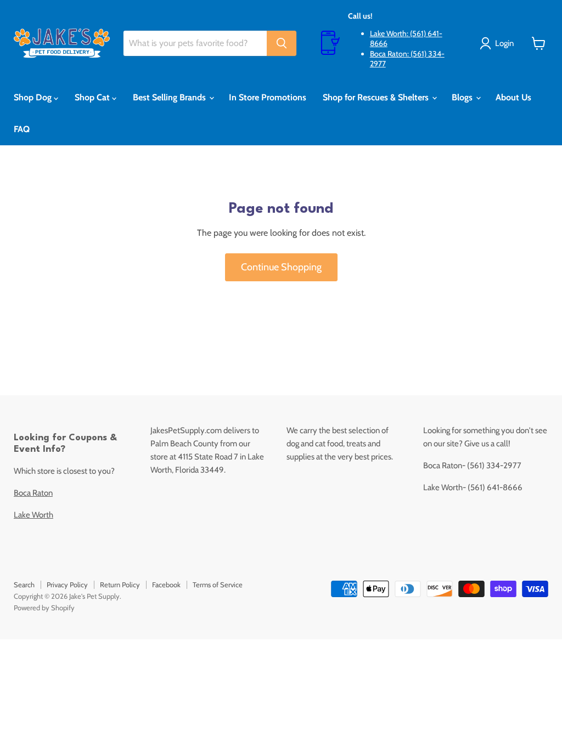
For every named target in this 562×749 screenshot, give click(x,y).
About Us (513, 97)
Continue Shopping (281, 267)
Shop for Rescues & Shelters (377, 97)
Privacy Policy (67, 584)
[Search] (281, 43)
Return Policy (120, 584)
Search (24, 584)
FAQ (22, 129)
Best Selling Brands (170, 97)
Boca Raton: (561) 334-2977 (407, 59)
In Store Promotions (267, 97)
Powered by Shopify (44, 607)
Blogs (463, 97)
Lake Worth (33, 515)
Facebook (166, 584)
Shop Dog (34, 97)
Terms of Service (218, 584)
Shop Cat (93, 97)
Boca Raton (33, 493)
